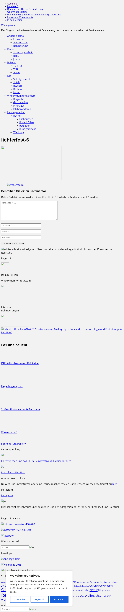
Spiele (16, 82)
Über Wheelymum (17, 12)
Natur (16, 92)
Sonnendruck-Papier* (13, 443)
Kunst (75, 590)
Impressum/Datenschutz (20, 17)
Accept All (59, 599)
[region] (39, 588)
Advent (4, 582)
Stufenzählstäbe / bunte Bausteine (20, 409)
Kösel (80, 590)
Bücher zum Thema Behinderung (25, 9)
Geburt (77, 586)
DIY (9, 75)
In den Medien (15, 20)
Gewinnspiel (106, 585)
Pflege (101, 590)
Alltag (16, 72)
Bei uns (11, 62)
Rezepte (17, 85)
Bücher (17, 115)
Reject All (39, 599)
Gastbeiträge (20, 102)
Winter (107, 595)
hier (114, 484)
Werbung (18, 132)
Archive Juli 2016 (83, 582)
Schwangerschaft (23, 52)
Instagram (7, 495)
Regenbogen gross (12, 386)
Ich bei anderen (22, 109)
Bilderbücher (26, 122)
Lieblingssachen (16, 112)
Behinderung (20, 45)
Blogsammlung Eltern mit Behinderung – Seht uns (34, 14)
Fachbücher (26, 119)
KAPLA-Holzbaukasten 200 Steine (20, 363)
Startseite (12, 3)
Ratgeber (24, 125)
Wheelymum (8, 25)
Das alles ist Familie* (13, 472)
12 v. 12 (17, 65)
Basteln (17, 89)
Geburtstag (84, 586)
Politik (107, 590)
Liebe (86, 590)
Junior (16, 59)
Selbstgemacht (21, 79)
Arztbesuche (20, 42)
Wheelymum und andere (21, 95)
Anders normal (15, 35)
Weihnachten (94, 595)
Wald (82, 596)
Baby (16, 55)
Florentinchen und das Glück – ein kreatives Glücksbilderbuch (36, 461)
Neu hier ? (12, 6)
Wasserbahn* (9, 432)
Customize (20, 599)
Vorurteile (75, 596)
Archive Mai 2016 (97, 582)
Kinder (11, 49)
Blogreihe (18, 99)
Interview (18, 105)
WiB (15, 69)
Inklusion (18, 39)
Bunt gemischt (27, 129)
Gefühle (94, 585)
